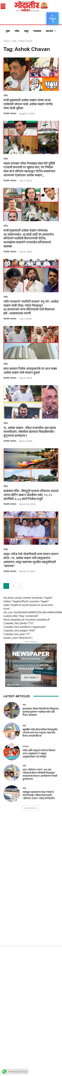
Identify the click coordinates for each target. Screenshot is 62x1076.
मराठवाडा (26, 746)
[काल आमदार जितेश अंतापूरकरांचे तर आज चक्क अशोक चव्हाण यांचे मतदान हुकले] (31, 342)
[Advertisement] (31, 850)
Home (6, 40)
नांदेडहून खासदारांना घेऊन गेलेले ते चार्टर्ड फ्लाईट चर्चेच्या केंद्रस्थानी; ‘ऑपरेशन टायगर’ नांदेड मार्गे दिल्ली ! (39, 795)
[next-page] (20, 586)
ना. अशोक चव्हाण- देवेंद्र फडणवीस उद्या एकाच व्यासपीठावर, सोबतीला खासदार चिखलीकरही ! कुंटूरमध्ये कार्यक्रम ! (29, 432)
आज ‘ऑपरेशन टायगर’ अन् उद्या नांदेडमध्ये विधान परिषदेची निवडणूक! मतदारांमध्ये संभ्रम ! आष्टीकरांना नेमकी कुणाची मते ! (40, 774)
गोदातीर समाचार (9, 113)
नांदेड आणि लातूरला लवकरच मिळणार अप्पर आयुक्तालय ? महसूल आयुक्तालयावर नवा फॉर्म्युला (39, 753)
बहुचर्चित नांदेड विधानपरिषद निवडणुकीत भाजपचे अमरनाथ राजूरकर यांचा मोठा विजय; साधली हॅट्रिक (40, 732)
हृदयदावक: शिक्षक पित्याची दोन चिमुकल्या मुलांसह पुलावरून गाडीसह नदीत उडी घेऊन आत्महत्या (40, 712)
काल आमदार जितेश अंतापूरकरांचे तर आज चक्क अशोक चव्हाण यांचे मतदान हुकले (30, 371)
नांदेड (5, 95)
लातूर (5, 549)
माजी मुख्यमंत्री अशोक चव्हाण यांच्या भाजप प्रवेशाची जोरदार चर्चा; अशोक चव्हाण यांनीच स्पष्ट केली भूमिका (28, 104)
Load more (29, 808)
